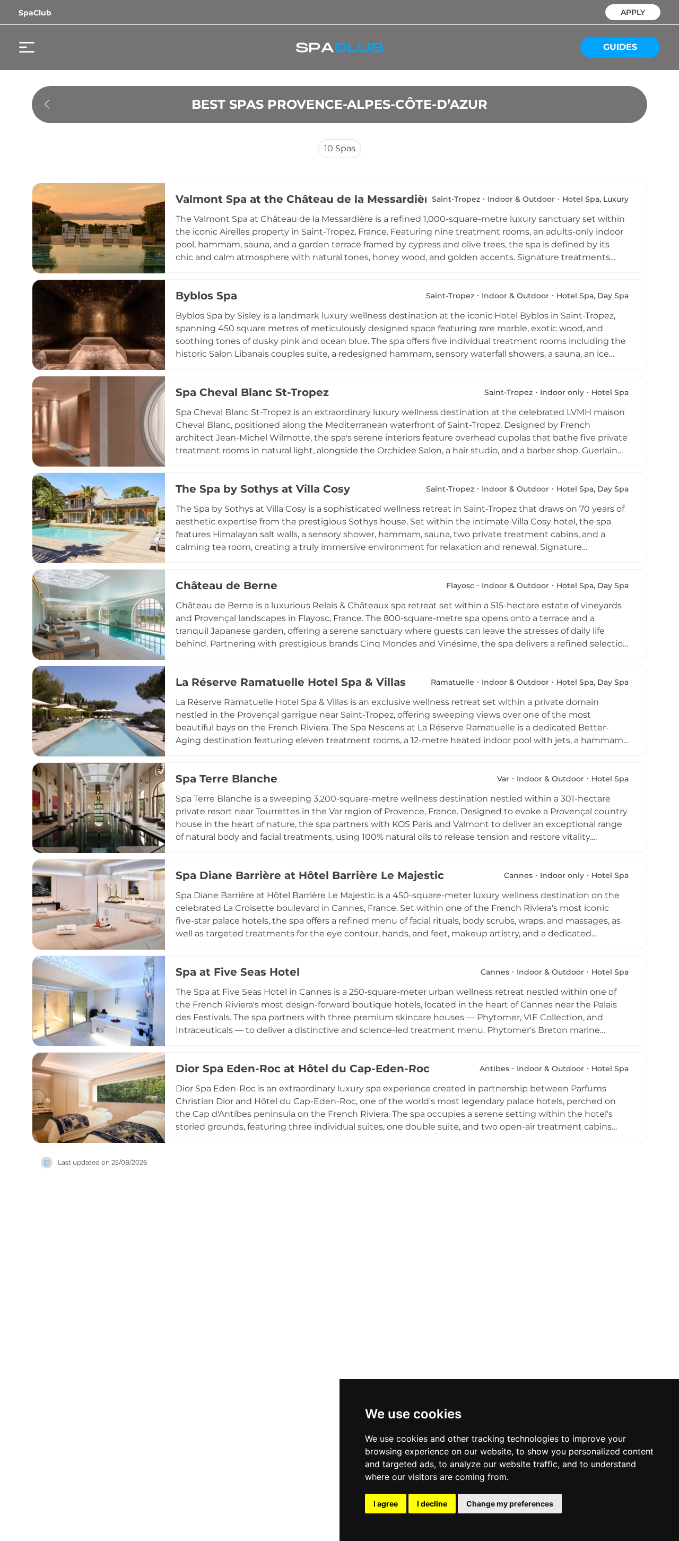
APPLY (633, 11)
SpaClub (35, 13)
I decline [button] (432, 1503)
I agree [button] (385, 1503)
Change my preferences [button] (509, 1503)
